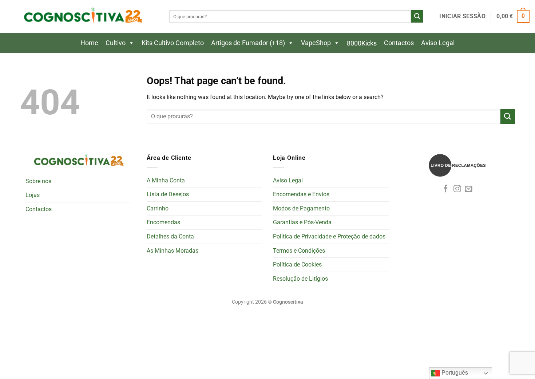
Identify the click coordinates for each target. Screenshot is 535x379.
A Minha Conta (166, 180)
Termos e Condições (299, 250)
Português (454, 373)
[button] (462, 16)
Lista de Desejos (168, 194)
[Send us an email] (468, 189)
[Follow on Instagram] (457, 189)
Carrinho (158, 208)
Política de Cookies (297, 264)
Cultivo (116, 43)
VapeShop (316, 43)
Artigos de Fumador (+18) (248, 43)
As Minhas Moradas (172, 250)
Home (89, 43)
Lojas (32, 195)
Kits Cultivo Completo (173, 43)
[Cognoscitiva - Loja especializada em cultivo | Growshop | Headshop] (81, 17)
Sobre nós (38, 181)
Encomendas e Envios (301, 194)
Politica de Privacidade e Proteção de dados (329, 236)
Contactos (399, 43)
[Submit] (417, 16)
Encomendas (163, 222)
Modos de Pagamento (301, 208)
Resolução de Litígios (300, 278)
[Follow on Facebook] (445, 189)
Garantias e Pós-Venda (302, 222)
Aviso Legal (438, 43)
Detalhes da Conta (170, 236)
